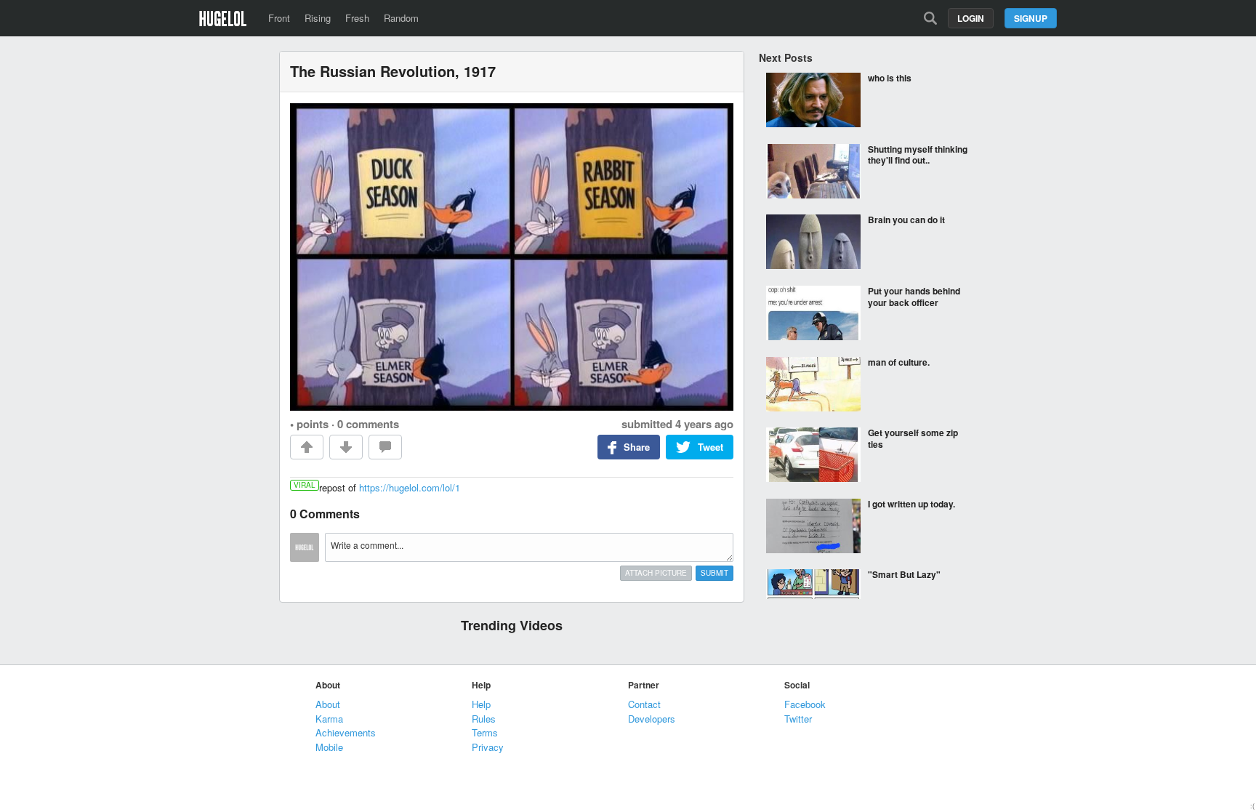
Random (401, 18)
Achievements (345, 732)
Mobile (329, 747)
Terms (485, 732)
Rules (484, 718)
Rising (318, 18)
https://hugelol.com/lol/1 (409, 487)
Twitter (798, 718)
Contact (644, 704)
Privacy (488, 747)
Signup (1030, 18)
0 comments (368, 424)
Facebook (805, 704)
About (327, 704)
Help (481, 704)
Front (279, 18)
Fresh (357, 18)
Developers (651, 718)
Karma (329, 718)
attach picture (656, 573)
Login (970, 18)
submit (714, 573)
